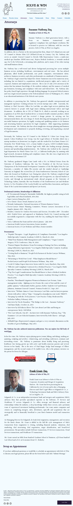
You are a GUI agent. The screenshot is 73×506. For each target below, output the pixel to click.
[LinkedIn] (69, 13)
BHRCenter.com (27, 60)
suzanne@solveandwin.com (64, 6)
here (9, 332)
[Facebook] (63, 13)
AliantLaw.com (60, 52)
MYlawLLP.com (36, 55)
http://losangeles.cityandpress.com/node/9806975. (47, 294)
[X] (66, 13)
